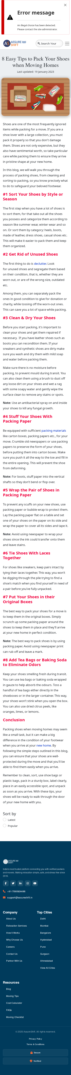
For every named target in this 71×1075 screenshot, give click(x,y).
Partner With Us (14, 960)
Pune (43, 946)
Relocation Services (16, 925)
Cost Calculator (14, 1002)
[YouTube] (35, 883)
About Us (11, 918)
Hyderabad (46, 939)
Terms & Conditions (36, 1044)
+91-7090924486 (16, 891)
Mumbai (44, 925)
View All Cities (47, 967)
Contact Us (11, 953)
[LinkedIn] (20, 883)
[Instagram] (28, 883)
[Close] (65, 5)
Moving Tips (12, 995)
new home (43, 745)
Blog (8, 988)
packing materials (54, 430)
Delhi (43, 918)
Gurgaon (44, 953)
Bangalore (45, 932)
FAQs (9, 1009)
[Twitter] (13, 883)
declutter (40, 263)
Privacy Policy (35, 1038)
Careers (10, 946)
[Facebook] (6, 883)
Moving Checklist (15, 1016)
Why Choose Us (14, 939)
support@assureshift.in (19, 897)
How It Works (12, 932)
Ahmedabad (46, 960)
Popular (13, 826)
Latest (11, 820)
